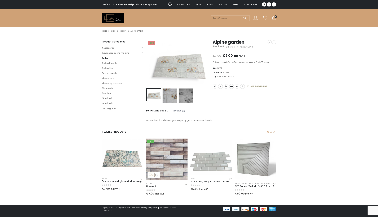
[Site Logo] (113, 18)
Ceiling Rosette (109, 63)
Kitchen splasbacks (112, 83)
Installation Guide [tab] (157, 110)
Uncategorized (109, 108)
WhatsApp (242, 86)
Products (182, 4)
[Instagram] (274, 4)
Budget (226, 72)
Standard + (107, 103)
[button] (147, 63)
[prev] (270, 42)
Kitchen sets (108, 78)
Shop (198, 4)
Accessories (108, 47)
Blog (235, 4)
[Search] (244, 18)
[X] (269, 4)
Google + (231, 86)
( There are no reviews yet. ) (239, 46)
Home (210, 4)
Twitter (220, 86)
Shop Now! (151, 4)
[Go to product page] (122, 157)
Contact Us (250, 4)
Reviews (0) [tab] (179, 110)
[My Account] (255, 18)
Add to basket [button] (138, 143)
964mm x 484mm (225, 76)
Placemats (107, 88)
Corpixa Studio (124, 208)
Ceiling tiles (107, 68)
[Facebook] (264, 4)
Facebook (215, 86)
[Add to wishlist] (141, 178)
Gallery (223, 4)
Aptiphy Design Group (150, 208)
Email (237, 86)
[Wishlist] (170, 4)
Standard (107, 98)
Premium (106, 93)
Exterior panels (109, 73)
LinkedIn (226, 86)
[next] (274, 42)
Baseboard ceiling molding (115, 53)
